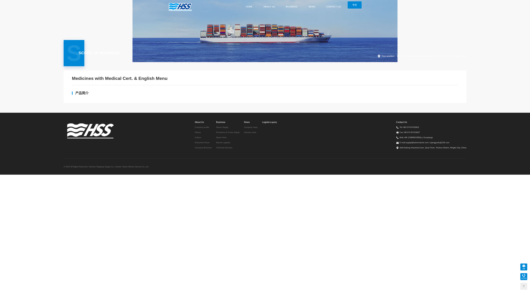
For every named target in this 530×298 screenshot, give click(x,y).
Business (291, 7)
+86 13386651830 (412, 137)
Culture (198, 137)
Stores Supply (222, 127)
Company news (251, 127)
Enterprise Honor (202, 142)
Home (249, 7)
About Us (269, 7)
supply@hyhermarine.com (417, 142)
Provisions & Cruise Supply (228, 132)
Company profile (202, 127)
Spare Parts (221, 137)
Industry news (250, 132)
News (311, 7)
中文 (355, 5)
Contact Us (333, 7)
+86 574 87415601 (411, 127)
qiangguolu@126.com (439, 142)
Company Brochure (203, 148)
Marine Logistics (223, 142)
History (198, 132)
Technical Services (224, 148)
